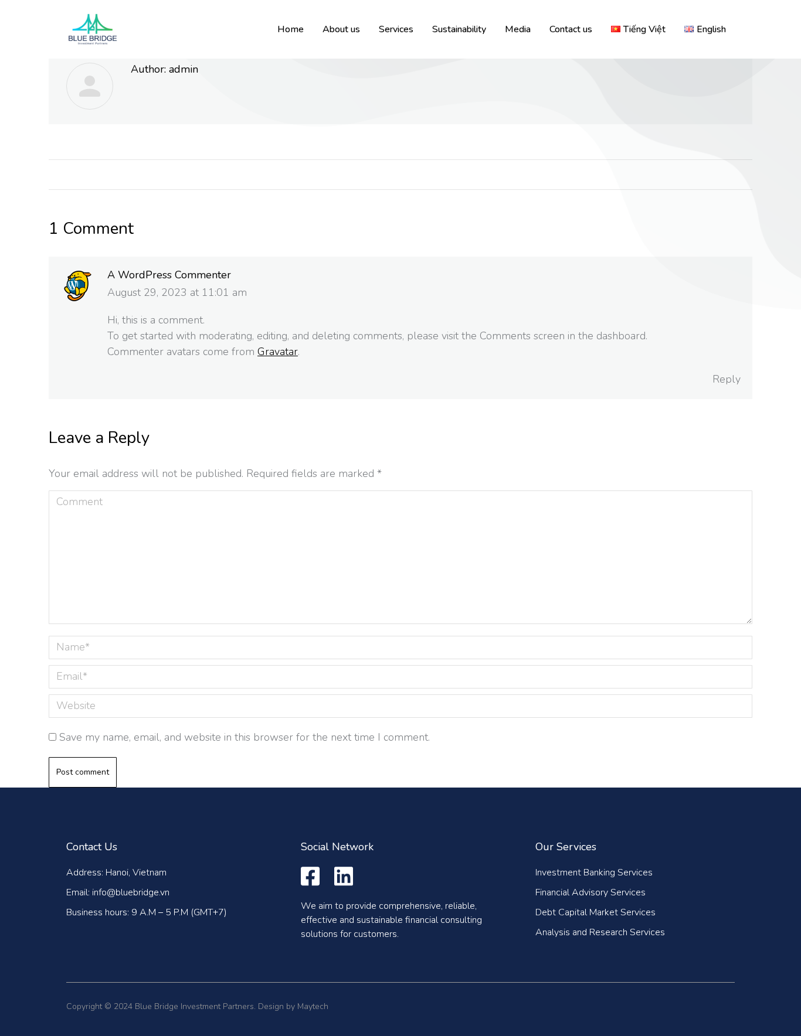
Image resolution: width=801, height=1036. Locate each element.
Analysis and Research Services (600, 932)
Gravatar (277, 352)
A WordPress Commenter (169, 275)
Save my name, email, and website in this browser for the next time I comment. (244, 737)
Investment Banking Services (594, 872)
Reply (726, 379)
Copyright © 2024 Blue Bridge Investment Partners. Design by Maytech (197, 1006)
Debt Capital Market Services (595, 912)
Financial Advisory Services (590, 892)
